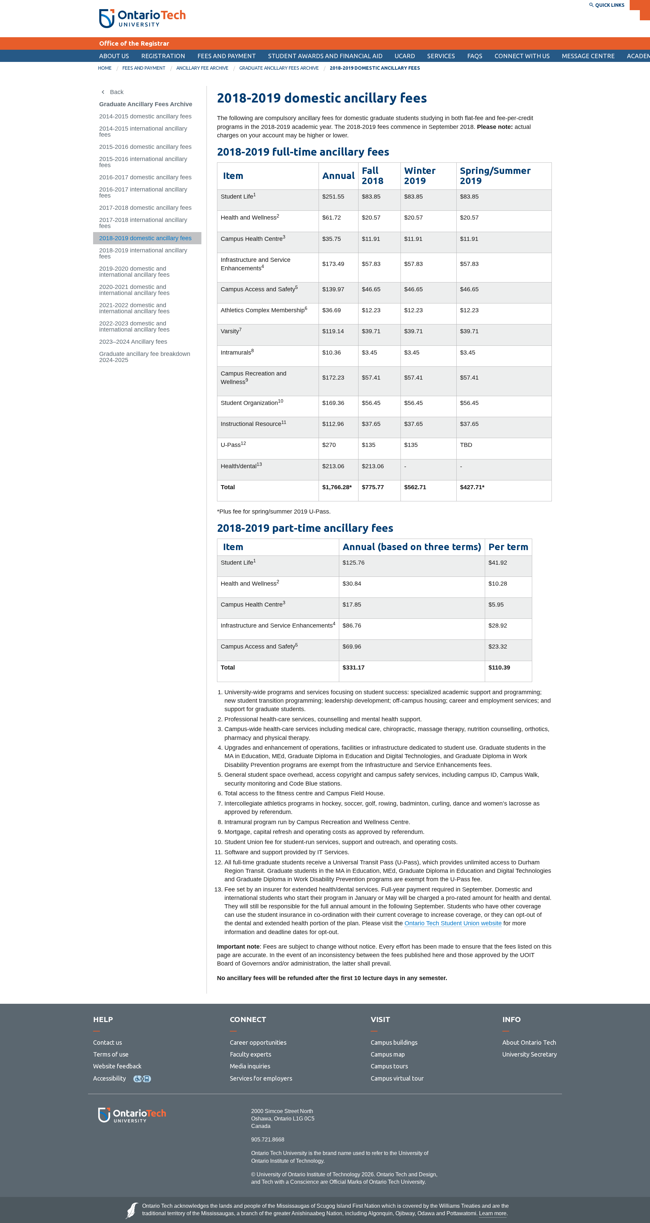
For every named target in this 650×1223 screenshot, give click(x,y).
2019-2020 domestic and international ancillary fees (134, 271)
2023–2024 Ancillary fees (133, 341)
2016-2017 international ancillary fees (143, 192)
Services (441, 55)
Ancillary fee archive (202, 68)
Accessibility (109, 1078)
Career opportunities (258, 1042)
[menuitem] (325, 56)
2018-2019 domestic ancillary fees (145, 238)
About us (114, 55)
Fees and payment (226, 55)
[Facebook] (101, 1141)
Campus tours (389, 1066)
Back (117, 92)
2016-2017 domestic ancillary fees (145, 177)
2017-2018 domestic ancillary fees (145, 207)
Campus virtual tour (397, 1078)
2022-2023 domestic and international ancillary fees (134, 326)
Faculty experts (250, 1054)
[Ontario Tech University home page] (142, 18)
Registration (163, 55)
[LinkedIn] (147, 1141)
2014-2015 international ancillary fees (143, 131)
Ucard (405, 55)
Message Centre (588, 55)
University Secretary (529, 1054)
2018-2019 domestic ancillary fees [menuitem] (375, 68)
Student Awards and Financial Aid (325, 55)
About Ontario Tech (529, 1042)
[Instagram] (131, 1141)
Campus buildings (394, 1042)
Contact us (107, 1042)
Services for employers (261, 1078)
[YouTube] (162, 1141)
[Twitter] (117, 1141)
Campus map (388, 1054)
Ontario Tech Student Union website (453, 923)
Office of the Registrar (134, 43)
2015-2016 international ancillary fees (143, 162)
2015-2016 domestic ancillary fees (145, 146)
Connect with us (522, 55)
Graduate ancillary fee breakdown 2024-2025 (144, 356)
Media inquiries (250, 1066)
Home (105, 68)
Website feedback (117, 1066)
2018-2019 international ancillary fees (143, 253)
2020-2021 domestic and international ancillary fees (134, 290)
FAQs (474, 55)
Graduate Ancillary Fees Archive (279, 68)
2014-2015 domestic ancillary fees (145, 116)
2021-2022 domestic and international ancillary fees (134, 308)
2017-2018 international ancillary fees (143, 223)
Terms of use (111, 1054)
